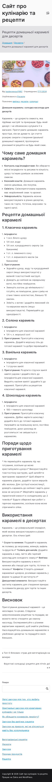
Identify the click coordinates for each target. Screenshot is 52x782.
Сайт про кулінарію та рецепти (18, 13)
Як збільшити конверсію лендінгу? (20, 716)
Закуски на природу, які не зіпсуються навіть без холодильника (23, 728)
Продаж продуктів (12, 754)
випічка (16, 101)
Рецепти (6, 759)
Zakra (15, 777)
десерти (24, 101)
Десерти (21, 96)
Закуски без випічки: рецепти (18, 721)
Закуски (6, 749)
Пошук (5, 682)
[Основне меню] (48, 13)
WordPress (27, 777)
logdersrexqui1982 (14, 91)
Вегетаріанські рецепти (14, 739)
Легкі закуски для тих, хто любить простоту (20, 701)
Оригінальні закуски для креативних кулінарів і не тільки (21, 710)
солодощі (33, 101)
